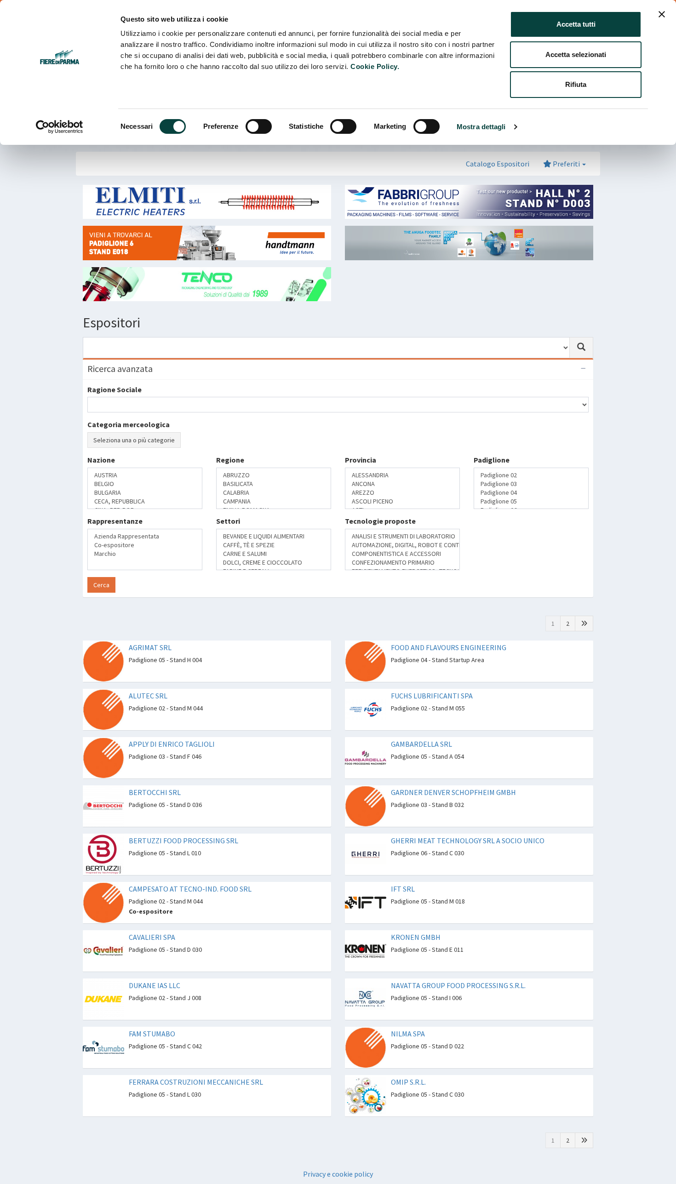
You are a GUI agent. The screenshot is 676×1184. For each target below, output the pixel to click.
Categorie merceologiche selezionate (151, 457)
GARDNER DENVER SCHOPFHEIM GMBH (453, 774)
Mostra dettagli (481, 127)
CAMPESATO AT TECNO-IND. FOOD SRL (190, 871)
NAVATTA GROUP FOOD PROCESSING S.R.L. (458, 967)
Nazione (101, 492)
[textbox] (93, 508)
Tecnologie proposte (380, 528)
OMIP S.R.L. (408, 1064)
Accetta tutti (576, 24)
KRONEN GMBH (416, 919)
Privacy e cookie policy (338, 1156)
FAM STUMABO (152, 1016)
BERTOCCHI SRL (155, 774)
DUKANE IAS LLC (154, 967)
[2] (584, 606)
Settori (228, 528)
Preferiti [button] (566, 163)
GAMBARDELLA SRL (421, 726)
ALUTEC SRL (148, 678)
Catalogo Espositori (497, 163)
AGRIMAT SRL (150, 630)
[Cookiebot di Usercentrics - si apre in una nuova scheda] (59, 127)
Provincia (360, 492)
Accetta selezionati (575, 54)
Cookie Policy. (374, 66)
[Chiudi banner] (662, 14)
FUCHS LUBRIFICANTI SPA (432, 678)
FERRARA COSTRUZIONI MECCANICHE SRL (196, 1064)
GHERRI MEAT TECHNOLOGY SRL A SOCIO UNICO (467, 823)
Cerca (101, 567)
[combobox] (326, 347)
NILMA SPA (408, 1016)
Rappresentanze (115, 528)
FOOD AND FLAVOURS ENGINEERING (448, 630)
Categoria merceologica (128, 424)
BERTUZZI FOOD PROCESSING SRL (183, 823)
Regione (230, 492)
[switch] (259, 126)
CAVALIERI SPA (152, 919)
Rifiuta (575, 84)
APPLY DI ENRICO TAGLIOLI (172, 726)
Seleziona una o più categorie (134, 440)
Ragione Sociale (114, 389)
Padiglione (492, 492)
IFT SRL (403, 871)
